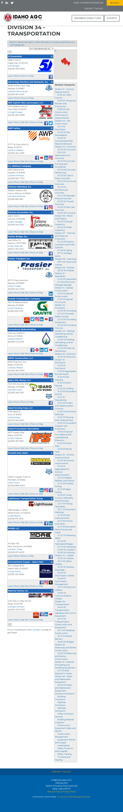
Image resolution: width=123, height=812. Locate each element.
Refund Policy (54, 792)
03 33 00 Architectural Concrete (61, 190)
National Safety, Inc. (18, 591)
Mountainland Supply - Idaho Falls (25, 562)
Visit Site (24, 122)
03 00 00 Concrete (66, 149)
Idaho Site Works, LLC (19, 380)
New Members (43, 42)
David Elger (15, 417)
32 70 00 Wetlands (66, 547)
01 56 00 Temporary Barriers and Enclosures (65, 104)
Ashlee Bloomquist (18, 91)
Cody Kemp (15, 571)
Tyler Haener (15, 438)
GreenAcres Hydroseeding (22, 329)
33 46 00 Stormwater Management (61, 581)
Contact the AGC (93, 8)
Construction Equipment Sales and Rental (65, 728)
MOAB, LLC (13, 528)
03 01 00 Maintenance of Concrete (62, 155)
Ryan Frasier (15, 286)
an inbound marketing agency (71, 797)
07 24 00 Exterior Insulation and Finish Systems (65, 245)
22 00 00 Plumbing (66, 311)
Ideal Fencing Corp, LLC (20, 408)
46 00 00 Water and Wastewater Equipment (63, 688)
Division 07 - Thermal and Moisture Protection (65, 236)
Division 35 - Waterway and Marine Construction (65, 648)
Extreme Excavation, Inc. (20, 212)
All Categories (17, 45)
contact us (38, 630)
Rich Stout (14, 483)
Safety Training (64, 754)
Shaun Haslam (16, 150)
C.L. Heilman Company (19, 166)
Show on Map (27, 76)
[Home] (23, 18)
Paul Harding (15, 308)
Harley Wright (16, 368)
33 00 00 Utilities (65, 558)
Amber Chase (15, 549)
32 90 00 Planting (66, 552)
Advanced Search (26, 42)
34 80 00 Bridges (65, 642)
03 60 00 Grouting (66, 213)
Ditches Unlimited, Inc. (19, 187)
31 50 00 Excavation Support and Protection (65, 426)
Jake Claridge (15, 222)
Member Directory (87, 18)
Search (12, 42)
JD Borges (14, 66)
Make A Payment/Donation (88, 3)
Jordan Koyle (15, 390)
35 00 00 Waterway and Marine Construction (65, 656)
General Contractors (64, 694)
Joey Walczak (16, 246)
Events (112, 18)
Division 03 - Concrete (65, 147)
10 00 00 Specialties (66, 279)
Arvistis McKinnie (17, 196)
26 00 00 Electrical (66, 357)
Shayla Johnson (17, 607)
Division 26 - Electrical (65, 354)
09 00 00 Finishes (65, 270)
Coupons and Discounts (63, 42)
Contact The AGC (61, 772)
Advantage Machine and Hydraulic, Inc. (28, 82)
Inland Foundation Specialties (23, 429)
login (88, 797)
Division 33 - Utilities (64, 555)
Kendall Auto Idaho (18, 453)
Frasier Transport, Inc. (19, 259)
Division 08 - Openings (65, 259)
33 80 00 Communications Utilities (63, 596)
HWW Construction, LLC (20, 358)
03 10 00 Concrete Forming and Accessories (65, 164)
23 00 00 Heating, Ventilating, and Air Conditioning (65, 342)
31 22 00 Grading (65, 388)
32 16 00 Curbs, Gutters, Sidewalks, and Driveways (64, 498)
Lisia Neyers (14, 516)
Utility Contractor (65, 714)
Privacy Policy (69, 792)
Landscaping (63, 745)
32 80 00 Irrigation (66, 550)
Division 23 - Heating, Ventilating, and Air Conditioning (65, 334)
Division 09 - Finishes (64, 268)
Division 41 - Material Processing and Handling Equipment (65, 665)
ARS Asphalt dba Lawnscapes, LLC (25, 103)
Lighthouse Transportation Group (25, 498)
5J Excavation (15, 56)
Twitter (12, 2)
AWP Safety (14, 128)
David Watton (16, 339)
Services (59, 717)
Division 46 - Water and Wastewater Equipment (64, 679)
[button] (65, 62)
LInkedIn (6, 2)
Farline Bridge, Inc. (18, 236)
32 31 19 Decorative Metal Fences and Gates (65, 530)
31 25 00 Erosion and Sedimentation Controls (64, 406)
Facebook (2, 2)
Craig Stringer (16, 112)
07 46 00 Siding (64, 250)
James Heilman (16, 175)
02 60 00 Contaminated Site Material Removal (64, 141)
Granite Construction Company (24, 299)
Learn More (13, 76)
